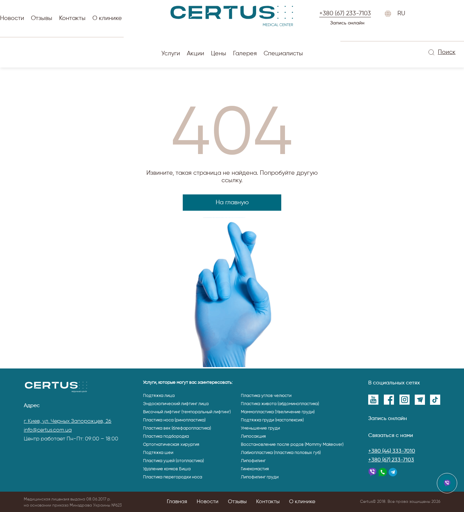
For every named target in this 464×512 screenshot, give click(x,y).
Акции (195, 54)
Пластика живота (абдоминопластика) (280, 404)
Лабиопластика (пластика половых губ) (281, 453)
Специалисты (283, 54)
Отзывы (41, 18)
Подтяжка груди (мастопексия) (272, 420)
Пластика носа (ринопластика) (174, 420)
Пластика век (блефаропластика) (177, 428)
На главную (232, 203)
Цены (218, 54)
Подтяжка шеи (158, 453)
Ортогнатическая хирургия (171, 444)
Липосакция (253, 436)
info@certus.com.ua (48, 430)
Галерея (245, 54)
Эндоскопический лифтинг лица (176, 404)
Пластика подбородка (166, 436)
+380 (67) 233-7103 (391, 460)
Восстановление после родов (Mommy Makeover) (292, 444)
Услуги (170, 54)
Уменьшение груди (260, 428)
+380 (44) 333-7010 (391, 451)
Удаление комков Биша (167, 469)
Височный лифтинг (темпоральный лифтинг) (187, 412)
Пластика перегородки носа (172, 477)
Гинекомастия (255, 469)
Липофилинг (253, 461)
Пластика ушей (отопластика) (173, 461)
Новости (12, 18)
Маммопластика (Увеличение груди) (278, 412)
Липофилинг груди (260, 477)
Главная (177, 502)
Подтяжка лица (159, 396)
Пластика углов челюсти (266, 396)
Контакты (72, 18)
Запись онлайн (347, 23)
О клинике (107, 18)
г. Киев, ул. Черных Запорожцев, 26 (67, 421)
